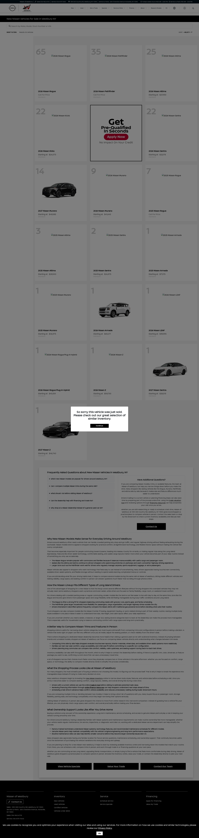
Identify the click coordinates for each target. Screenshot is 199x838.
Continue (99, 426)
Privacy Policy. (105, 828)
